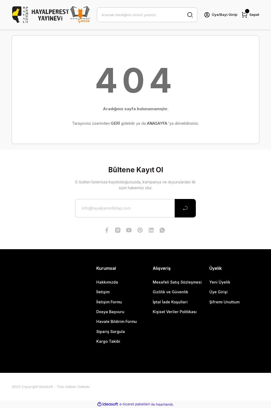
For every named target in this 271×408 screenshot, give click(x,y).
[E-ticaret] (134, 404)
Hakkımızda (107, 282)
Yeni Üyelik (219, 282)
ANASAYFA (157, 123)
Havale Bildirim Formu (116, 321)
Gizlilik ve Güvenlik (170, 292)
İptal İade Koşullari (170, 302)
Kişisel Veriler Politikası (175, 311)
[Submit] (185, 208)
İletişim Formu (109, 302)
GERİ (115, 123)
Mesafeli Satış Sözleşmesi (177, 282)
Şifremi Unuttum (224, 302)
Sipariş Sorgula (110, 331)
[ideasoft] (107, 404)
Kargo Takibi (108, 341)
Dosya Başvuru (110, 311)
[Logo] (51, 14)
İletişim (103, 292)
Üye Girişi (218, 292)
